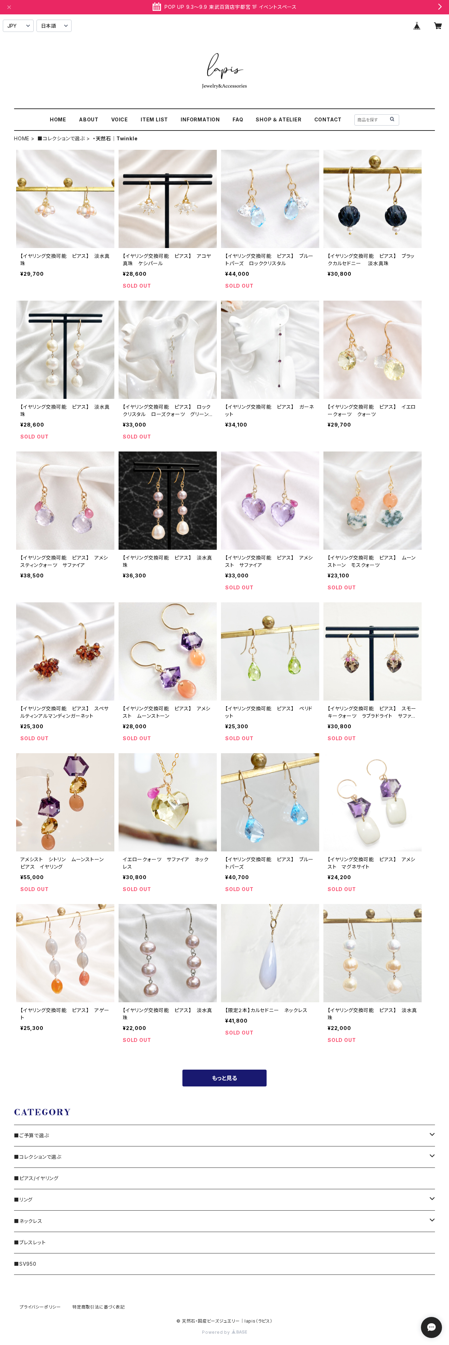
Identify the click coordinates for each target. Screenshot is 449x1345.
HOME (58, 119)
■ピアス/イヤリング (36, 1178)
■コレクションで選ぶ (61, 138)
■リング (23, 1200)
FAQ (238, 119)
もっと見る (224, 1078)
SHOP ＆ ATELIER (278, 119)
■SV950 (25, 1264)
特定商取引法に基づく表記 (98, 1307)
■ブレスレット (30, 1242)
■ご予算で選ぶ (31, 1135)
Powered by (217, 1332)
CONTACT (328, 119)
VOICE (119, 119)
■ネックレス (28, 1221)
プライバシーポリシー (40, 1307)
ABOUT (89, 119)
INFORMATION (200, 119)
